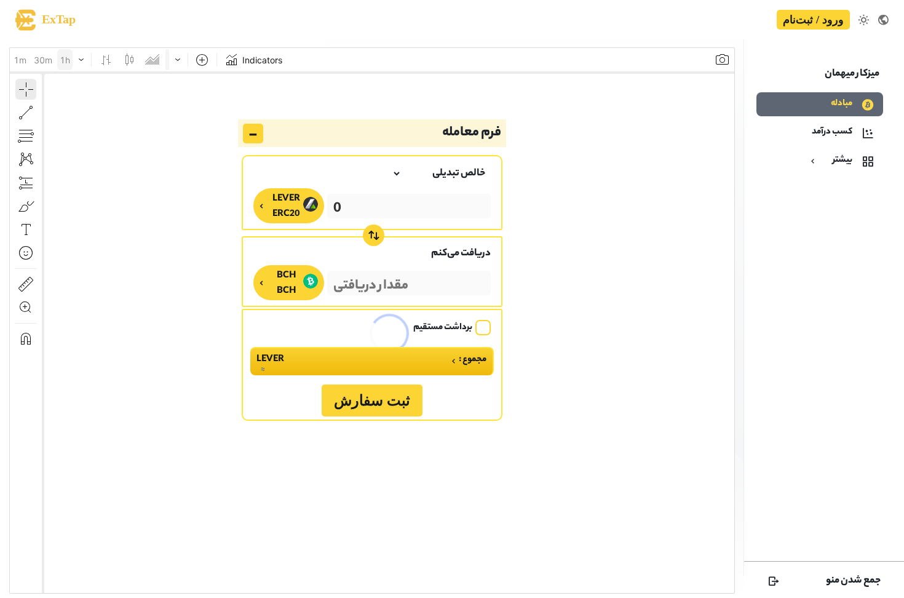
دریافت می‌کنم (461, 253)
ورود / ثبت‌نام (813, 20)
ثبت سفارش (372, 401)
